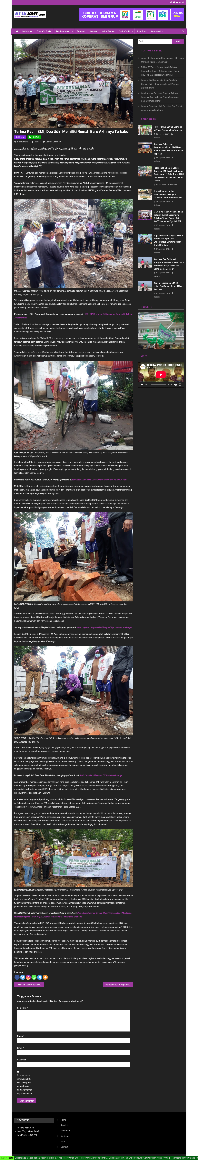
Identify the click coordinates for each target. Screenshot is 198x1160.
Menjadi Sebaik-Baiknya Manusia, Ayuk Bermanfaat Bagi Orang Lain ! (31, 985)
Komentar (22, 1008)
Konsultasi (156, 31)
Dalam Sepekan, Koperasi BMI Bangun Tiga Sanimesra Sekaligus (104, 627)
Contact (64, 1147)
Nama (20, 1036)
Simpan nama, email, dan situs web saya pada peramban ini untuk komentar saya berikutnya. (24, 1084)
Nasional (93, 31)
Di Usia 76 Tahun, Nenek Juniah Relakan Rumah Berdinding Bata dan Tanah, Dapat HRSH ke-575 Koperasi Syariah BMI (160, 71)
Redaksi (37, 142)
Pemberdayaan (63, 31)
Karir (63, 1141)
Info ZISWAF (34, 137)
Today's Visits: (23, 1128)
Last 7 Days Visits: (25, 1131)
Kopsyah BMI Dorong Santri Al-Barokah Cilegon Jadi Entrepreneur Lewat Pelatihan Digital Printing (160, 84)
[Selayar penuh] (180, 384)
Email (20, 1048)
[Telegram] (39, 977)
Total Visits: (22, 1135)
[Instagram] (28, 977)
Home (63, 1120)
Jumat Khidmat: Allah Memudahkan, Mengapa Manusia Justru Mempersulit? (162, 60)
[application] (161, 375)
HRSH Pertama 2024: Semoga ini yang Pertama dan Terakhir (168, 128)
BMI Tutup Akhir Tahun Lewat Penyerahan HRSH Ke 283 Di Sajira (99, 479)
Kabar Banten (108, 31)
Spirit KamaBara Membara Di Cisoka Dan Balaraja (101, 775)
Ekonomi (81, 31)
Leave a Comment (53, 142)
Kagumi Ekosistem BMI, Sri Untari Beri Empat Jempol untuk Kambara (161, 108)
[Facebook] (17, 977)
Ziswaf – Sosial (44, 31)
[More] (45, 977)
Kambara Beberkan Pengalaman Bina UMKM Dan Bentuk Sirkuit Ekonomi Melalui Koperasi (168, 149)
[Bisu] (175, 384)
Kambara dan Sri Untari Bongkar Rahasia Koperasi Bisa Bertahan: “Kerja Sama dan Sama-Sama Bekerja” (160, 97)
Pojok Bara (142, 31)
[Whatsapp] (34, 977)
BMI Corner (27, 31)
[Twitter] (22, 977)
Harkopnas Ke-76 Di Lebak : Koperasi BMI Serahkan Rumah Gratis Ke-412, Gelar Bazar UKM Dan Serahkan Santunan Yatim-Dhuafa (169, 174)
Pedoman (65, 1130)
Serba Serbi (124, 31)
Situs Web (21, 1060)
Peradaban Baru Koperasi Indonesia (119, 985)
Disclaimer (65, 1136)
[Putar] (141, 384)
